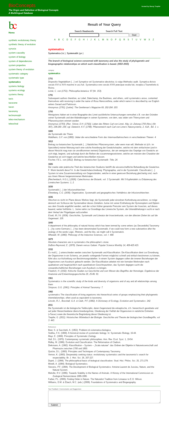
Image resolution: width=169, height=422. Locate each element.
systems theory (16, 94)
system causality (17, 53)
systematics (15, 82)
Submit (54, 405)
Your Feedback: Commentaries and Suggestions (64, 389)
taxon (11, 107)
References (52, 327)
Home (12, 32)
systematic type (16, 78)
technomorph (15, 115)
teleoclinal (13, 124)
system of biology (17, 57)
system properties (17, 65)
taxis (11, 98)
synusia (12, 48)
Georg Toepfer (155, 6)
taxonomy (13, 111)
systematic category (18, 73)
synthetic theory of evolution (22, 44)
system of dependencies (20, 61)
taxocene (13, 103)
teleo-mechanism (17, 119)
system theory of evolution (21, 69)
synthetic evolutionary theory (22, 40)
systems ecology (17, 90)
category (51, 70)
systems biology (16, 86)
